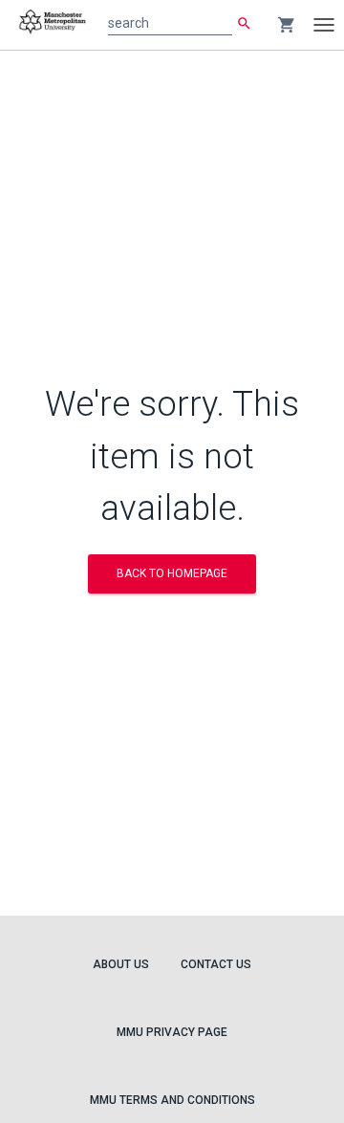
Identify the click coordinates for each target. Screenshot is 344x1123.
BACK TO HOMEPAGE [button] (172, 573)
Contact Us (216, 964)
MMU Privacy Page (172, 1032)
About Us (121, 964)
